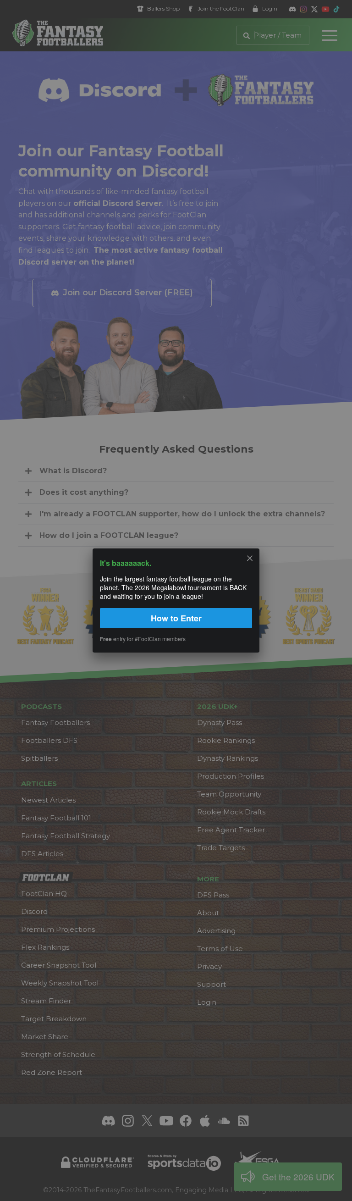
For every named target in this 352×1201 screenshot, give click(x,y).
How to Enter (176, 618)
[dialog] (176, 600)
